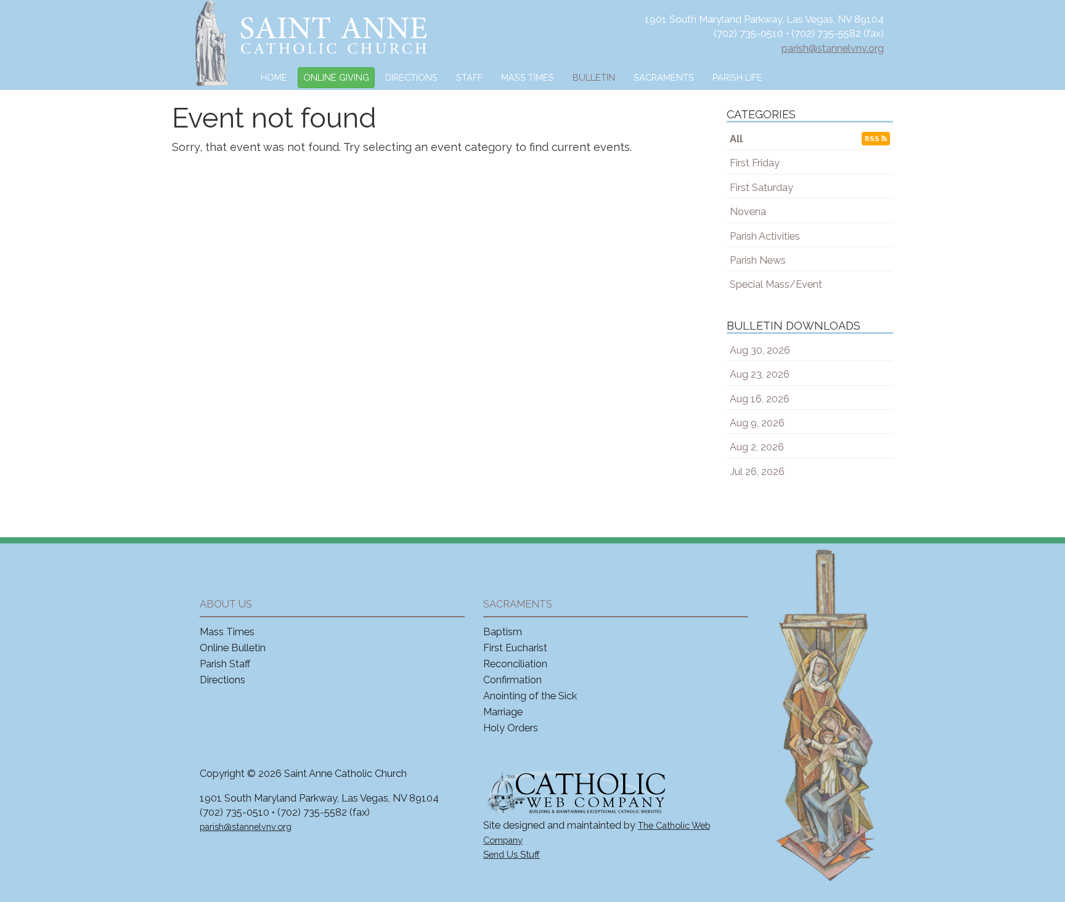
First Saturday (761, 187)
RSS (873, 138)
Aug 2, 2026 (757, 447)
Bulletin (594, 77)
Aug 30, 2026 (760, 350)
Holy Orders (510, 728)
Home (274, 77)
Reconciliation (515, 664)
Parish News (758, 260)
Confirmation (512, 680)
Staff (469, 77)
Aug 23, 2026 (760, 374)
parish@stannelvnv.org (832, 48)
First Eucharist (515, 648)
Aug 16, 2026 (760, 399)
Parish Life (737, 77)
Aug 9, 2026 (757, 423)
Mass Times (527, 77)
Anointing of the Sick (530, 696)
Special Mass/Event (776, 284)
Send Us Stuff (511, 854)
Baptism (502, 632)
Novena (748, 211)
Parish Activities (765, 236)
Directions (411, 77)
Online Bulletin (233, 648)
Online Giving (336, 77)
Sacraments (664, 77)
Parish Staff (225, 664)
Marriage (503, 712)
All (736, 139)
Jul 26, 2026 (757, 471)
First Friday (755, 163)
